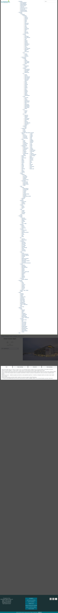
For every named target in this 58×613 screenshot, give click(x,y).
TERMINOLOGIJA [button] (31, 603)
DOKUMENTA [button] (31, 598)
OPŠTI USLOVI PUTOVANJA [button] (31, 600)
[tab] (6, 367)
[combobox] (50, 1)
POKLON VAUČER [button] (31, 608)
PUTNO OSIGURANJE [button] (31, 601)
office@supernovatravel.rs (6, 602)
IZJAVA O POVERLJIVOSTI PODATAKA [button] (31, 605)
